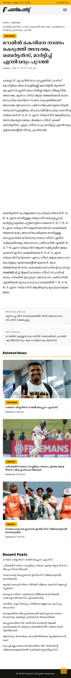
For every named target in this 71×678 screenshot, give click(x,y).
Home (6, 22)
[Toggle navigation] (65, 9)
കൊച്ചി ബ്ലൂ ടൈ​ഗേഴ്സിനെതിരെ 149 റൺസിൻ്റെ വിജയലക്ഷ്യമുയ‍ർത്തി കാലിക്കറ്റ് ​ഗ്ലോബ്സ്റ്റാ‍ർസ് (30, 647)
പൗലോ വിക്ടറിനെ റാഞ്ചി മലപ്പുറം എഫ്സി (31, 407)
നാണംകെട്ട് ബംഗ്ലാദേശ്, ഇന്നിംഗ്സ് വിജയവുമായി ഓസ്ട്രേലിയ (36, 530)
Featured (15, 22)
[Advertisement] (35, 171)
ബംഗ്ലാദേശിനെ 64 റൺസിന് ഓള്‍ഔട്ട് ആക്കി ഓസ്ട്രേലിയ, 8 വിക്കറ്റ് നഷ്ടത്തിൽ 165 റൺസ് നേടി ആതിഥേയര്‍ (33, 626)
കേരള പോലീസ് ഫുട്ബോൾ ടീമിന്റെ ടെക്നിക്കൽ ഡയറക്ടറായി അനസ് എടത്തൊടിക (31, 596)
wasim (6, 68)
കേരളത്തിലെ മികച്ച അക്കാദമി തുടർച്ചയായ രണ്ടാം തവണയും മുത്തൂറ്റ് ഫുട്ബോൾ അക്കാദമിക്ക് (32, 615)
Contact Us (62, 2)
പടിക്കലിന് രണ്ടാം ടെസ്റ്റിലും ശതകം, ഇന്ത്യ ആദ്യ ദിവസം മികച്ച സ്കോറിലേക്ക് (34, 468)
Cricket (11, 462)
